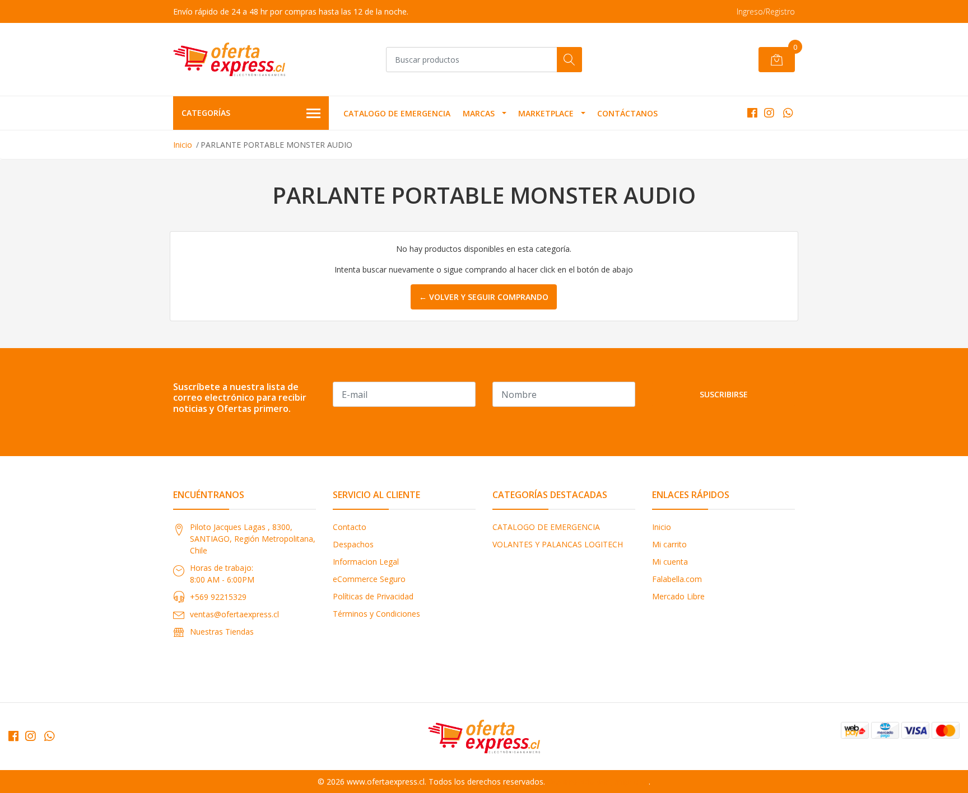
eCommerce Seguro (369, 579)
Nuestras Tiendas (222, 631)
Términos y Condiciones (376, 613)
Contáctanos (627, 113)
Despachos (353, 544)
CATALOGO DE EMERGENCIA (396, 113)
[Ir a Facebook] (752, 112)
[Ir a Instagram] (769, 112)
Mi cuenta (670, 561)
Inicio (182, 144)
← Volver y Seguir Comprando (483, 297)
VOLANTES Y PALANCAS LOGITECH (557, 544)
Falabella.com (677, 579)
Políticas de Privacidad (373, 596)
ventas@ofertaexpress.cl (234, 614)
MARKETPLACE (546, 113)
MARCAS (479, 113)
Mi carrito (669, 544)
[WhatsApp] (788, 112)
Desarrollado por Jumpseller (598, 781)
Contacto (349, 527)
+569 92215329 (218, 597)
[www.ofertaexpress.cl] (229, 59)
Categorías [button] (206, 112)
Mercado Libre (678, 596)
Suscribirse (724, 394)
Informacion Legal (366, 561)
